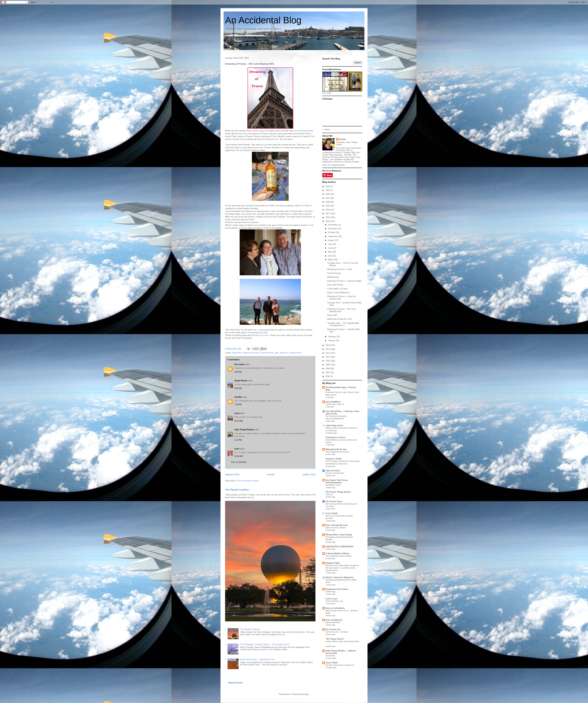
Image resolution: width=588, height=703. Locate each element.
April (330, 256)
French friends (267, 353)
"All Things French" (335, 639)
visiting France (295, 353)
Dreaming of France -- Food (339, 269)
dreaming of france (251, 353)
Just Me (238, 397)
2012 (328, 353)
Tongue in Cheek (333, 459)
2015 (328, 221)
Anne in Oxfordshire (335, 608)
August (331, 240)
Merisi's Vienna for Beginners (340, 577)
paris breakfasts (333, 402)
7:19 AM (238, 404)
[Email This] (253, 348)
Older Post (308, 474)
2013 (328, 349)
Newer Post (232, 474)
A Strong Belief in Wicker (337, 553)
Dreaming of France (260, 335)
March (331, 259)
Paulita (342, 139)
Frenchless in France (335, 437)
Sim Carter (239, 364)
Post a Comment (238, 462)
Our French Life (333, 629)
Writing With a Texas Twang (339, 534)
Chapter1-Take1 (333, 563)
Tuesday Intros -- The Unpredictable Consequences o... (343, 324)
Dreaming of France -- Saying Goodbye (344, 281)
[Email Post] (248, 348)
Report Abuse (235, 682)
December (333, 225)
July (330, 244)
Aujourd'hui (330, 656)
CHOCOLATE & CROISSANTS (339, 546)
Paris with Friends (335, 285)
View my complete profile (333, 165)
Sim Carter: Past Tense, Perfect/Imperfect (337, 481)
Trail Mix (348, 155)
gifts (277, 353)
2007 (328, 372)
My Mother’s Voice (333, 485)
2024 (328, 186)
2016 (328, 217)
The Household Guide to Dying (338, 556)
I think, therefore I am (334, 601)
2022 (328, 194)
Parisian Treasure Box (335, 473)
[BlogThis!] (256, 348)
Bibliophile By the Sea (336, 449)
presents (284, 353)
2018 (328, 210)
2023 (328, 190)
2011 (328, 357)
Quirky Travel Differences (338, 292)
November (333, 228)
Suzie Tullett (331, 513)
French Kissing (334, 273)
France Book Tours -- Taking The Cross (257, 659)
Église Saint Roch (333, 622)
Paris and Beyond (334, 620)
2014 (328, 345)
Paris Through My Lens (337, 525)
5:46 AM (238, 388)
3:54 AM (238, 372)
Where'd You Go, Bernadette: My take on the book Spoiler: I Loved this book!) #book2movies (342, 567)
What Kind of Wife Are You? (339, 319)
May (330, 252)
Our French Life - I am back (337, 632)
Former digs (330, 592)
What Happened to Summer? (338, 452)
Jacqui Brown (240, 380)
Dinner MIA (332, 315)
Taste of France (333, 470)
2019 (328, 206)
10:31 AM (238, 421)
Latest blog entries (334, 425)
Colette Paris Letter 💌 (335, 404)
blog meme (237, 353)
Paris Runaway (335, 155)
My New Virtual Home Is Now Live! (340, 665)
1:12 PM (238, 440)
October (332, 232)
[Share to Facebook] (262, 348)
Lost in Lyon (331, 598)
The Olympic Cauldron (237, 489)
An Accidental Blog (263, 20)
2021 (328, 198)
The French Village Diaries (338, 492)
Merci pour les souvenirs (336, 528)
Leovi (236, 449)
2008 (328, 368)
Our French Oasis (334, 501)
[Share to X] (259, 348)
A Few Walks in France (337, 289)
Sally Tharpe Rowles (244, 429)
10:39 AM (238, 456)
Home (271, 474)
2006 (328, 376)
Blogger (305, 694)
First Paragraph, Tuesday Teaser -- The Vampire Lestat (264, 644)
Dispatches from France (337, 589)
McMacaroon (333, 277)
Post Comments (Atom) (247, 481)
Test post (329, 494)
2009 (328, 365)
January (332, 340)
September (333, 236)
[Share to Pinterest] (265, 348)
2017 (328, 213)
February (332, 336)
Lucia (236, 413)
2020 (328, 202)
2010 (328, 361)
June (330, 248)
